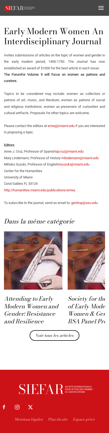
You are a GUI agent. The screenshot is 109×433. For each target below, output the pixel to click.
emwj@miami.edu (61, 126)
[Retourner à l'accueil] (20, 8)
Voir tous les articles (54, 335)
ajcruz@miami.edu (70, 151)
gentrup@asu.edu (84, 203)
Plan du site (57, 419)
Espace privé (83, 419)
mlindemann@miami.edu (80, 158)
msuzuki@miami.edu (73, 164)
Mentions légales (29, 419)
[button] (101, 8)
